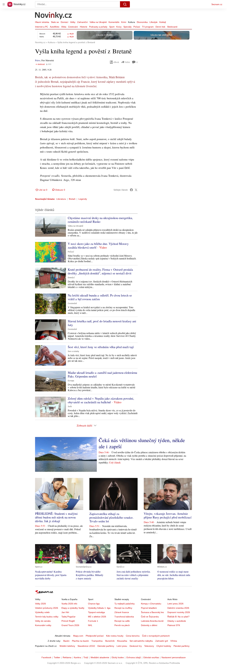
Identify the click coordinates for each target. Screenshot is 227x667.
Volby (72, 22)
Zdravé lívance (121, 612)
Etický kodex (118, 657)
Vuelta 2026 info (69, 603)
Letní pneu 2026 (175, 603)
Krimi (123, 22)
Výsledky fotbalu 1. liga (99, 608)
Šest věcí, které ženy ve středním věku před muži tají (101, 347)
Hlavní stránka (42, 22)
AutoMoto (54, 27)
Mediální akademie (100, 657)
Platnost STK (173, 625)
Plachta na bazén (80, 641)
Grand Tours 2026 (70, 625)
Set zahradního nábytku (141, 641)
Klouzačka (122, 641)
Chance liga (94, 603)
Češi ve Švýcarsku (150, 616)
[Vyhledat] (125, 4)
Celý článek (115, 462)
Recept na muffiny (123, 608)
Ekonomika (142, 22)
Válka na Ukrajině (98, 22)
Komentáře (114, 22)
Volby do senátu (43, 621)
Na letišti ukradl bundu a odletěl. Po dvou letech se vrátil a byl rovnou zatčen (100, 297)
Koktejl (162, 22)
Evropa (71, 381)
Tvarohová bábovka (124, 616)
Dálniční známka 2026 (178, 608)
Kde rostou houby (114, 636)
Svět (70, 406)
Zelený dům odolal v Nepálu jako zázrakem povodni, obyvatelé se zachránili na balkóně (101, 400)
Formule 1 (93, 621)
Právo (37, 60)
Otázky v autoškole (176, 621)
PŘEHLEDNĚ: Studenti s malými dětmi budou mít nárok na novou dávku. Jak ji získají (56, 517)
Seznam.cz (216, 4)
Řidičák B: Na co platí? (178, 616)
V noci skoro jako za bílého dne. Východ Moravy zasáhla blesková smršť (98, 245)
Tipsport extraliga (96, 612)
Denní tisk (160, 27)
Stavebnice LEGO (86, 646)
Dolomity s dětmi (149, 625)
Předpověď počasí (95, 636)
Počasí (136, 27)
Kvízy (119, 27)
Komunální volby (43, 625)
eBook (116, 62)
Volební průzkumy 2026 (46, 608)
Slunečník (110, 641)
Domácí (64, 22)
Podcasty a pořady (98, 27)
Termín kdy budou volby (46, 616)
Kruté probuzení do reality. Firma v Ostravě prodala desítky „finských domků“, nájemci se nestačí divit (100, 271)
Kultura (131, 22)
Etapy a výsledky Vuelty (72, 608)
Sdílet (127, 62)
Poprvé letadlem (149, 608)
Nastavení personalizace (174, 657)
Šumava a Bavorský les (152, 612)
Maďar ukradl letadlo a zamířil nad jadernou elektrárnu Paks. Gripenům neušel (102, 374)
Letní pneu (122, 646)
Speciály (127, 27)
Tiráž (85, 657)
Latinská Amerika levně (152, 621)
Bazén (66, 641)
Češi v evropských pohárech (156, 636)
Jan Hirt (65, 612)
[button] (50, 226)
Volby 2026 (40, 603)
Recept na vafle (122, 621)
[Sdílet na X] (136, 189)
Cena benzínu (133, 636)
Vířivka (173, 641)
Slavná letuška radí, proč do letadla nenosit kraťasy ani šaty (102, 323)
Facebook (46, 657)
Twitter (57, 657)
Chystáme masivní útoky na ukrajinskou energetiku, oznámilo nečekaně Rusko (100, 220)
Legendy (82, 199)
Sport (111, 27)
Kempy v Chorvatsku (151, 603)
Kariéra (77, 657)
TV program (148, 27)
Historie (83, 27)
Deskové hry (136, 646)
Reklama (67, 657)
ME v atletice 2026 (97, 616)
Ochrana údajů (133, 657)
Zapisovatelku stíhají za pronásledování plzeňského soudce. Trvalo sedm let (111, 517)
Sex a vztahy (73, 351)
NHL (90, 625)
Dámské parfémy (105, 646)
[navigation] (3, 4)
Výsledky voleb (42, 612)
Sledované (172, 27)
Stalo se (55, 22)
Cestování (73, 27)
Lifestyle (153, 22)
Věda (63, 27)
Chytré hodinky (163, 646)
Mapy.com (78, 636)
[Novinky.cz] (53, 16)
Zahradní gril (161, 641)
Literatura (61, 199)
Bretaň (72, 199)
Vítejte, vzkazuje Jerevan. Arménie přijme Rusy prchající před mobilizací (167, 515)
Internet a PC (41, 27)
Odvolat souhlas (151, 657)
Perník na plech (122, 625)
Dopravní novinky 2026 (178, 612)
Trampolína (97, 641)
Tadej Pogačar (68, 616)
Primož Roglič (68, 621)
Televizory (149, 646)
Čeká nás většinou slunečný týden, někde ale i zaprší (142, 443)
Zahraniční (82, 22)
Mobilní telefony (67, 646)
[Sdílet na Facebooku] (131, 189)
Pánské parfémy (181, 646)
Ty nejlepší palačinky (124, 603)
